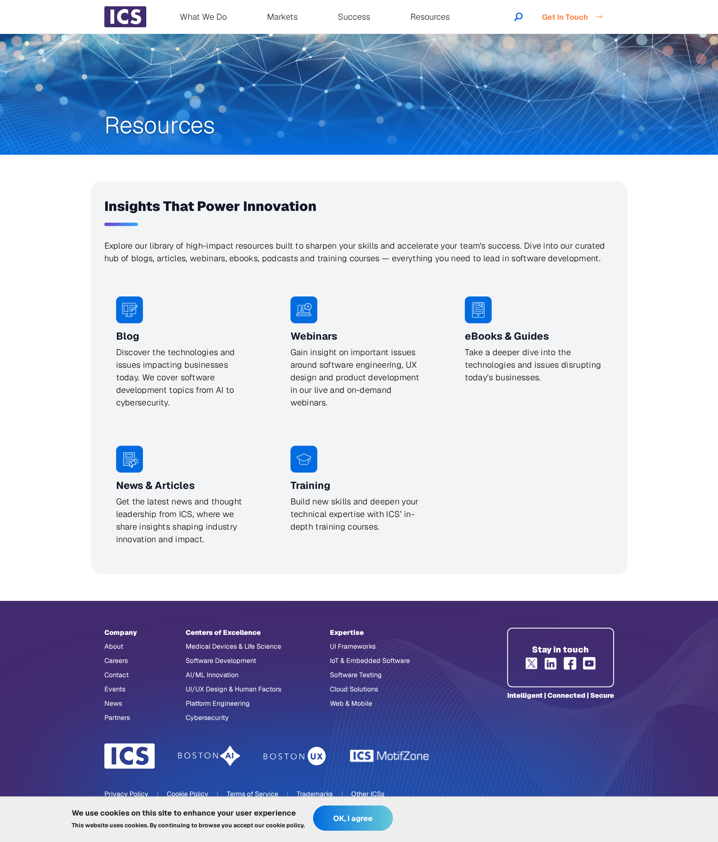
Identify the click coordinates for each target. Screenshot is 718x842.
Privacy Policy (126, 794)
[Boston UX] (295, 756)
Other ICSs (367, 794)
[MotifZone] (390, 756)
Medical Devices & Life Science (233, 646)
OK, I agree (353, 818)
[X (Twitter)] (531, 663)
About (113, 646)
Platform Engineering (218, 703)
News (113, 703)
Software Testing (356, 674)
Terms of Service (252, 794)
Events (114, 689)
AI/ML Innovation (212, 674)
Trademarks (315, 794)
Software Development (221, 660)
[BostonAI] (209, 756)
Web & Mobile (351, 703)
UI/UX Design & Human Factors (233, 689)
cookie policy (284, 825)
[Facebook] (570, 663)
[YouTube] (589, 663)
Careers (116, 660)
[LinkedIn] (550, 663)
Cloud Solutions (354, 689)
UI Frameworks (353, 646)
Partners (117, 717)
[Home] (125, 16)
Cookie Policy (187, 794)
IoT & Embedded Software (370, 660)
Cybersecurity (207, 717)
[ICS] (129, 756)
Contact (116, 674)
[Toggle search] (518, 16)
